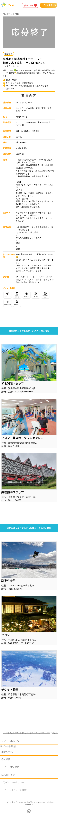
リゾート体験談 (8, 746)
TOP (29, 812)
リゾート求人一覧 (48, 5)
